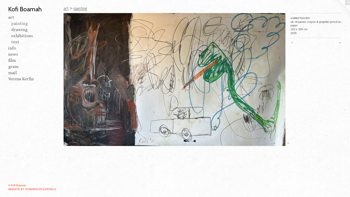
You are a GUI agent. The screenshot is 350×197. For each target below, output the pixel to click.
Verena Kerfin (21, 78)
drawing (19, 29)
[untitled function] (174, 79)
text (15, 42)
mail (12, 72)
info (12, 48)
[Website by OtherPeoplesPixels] (340, 10)
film (12, 60)
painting (19, 23)
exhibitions (22, 35)
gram (13, 66)
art (11, 17)
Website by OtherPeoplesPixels (32, 189)
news (13, 54)
